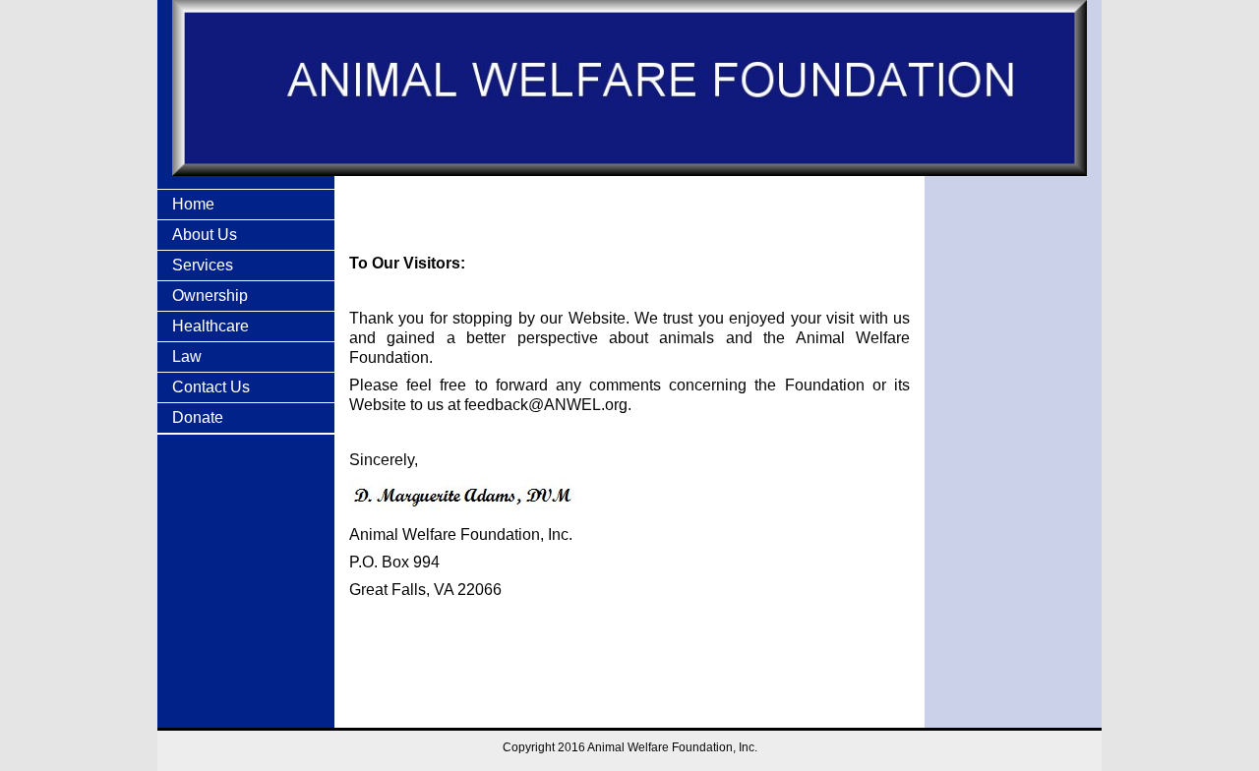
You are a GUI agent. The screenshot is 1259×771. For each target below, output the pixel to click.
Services (202, 265)
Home (193, 204)
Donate (197, 417)
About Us (204, 234)
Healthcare (210, 326)
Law (187, 356)
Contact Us (211, 387)
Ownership (210, 295)
